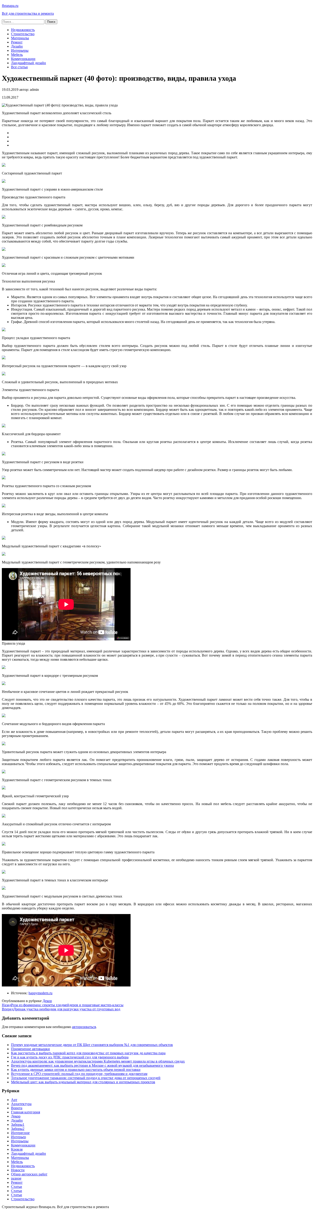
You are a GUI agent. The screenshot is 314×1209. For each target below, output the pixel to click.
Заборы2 (17, 1129)
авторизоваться (84, 1027)
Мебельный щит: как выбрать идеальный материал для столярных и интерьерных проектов (83, 1082)
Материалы (20, 38)
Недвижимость (23, 30)
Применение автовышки (30, 1049)
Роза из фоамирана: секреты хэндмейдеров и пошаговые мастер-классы (62, 1005)
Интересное (20, 1133)
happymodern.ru (40, 993)
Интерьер (18, 1137)
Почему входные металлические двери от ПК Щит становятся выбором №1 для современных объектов (92, 1045)
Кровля (17, 1149)
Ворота (16, 1108)
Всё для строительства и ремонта (28, 13)
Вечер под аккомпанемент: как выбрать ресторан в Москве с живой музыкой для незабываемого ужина (92, 1065)
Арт (14, 1100)
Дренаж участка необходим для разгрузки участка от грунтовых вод (61, 1009)
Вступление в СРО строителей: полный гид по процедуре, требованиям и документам (79, 1074)
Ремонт (17, 42)
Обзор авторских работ (29, 1174)
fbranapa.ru (10, 6)
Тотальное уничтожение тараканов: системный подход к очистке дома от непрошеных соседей (85, 1078)
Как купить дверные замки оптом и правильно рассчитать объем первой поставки (75, 1070)
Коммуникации (23, 59)
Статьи (16, 1187)
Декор (47, 1001)
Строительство (22, 34)
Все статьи (19, 67)
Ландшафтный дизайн (28, 63)
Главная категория (25, 1112)
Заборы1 (17, 1124)
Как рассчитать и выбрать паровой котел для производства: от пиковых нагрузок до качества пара (88, 1053)
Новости (18, 1170)
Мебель (17, 55)
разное (16, 1178)
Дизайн (17, 46)
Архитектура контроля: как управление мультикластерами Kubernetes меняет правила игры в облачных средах (98, 1061)
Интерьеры (20, 50)
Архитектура (21, 1104)
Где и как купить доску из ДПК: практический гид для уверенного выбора (69, 1057)
